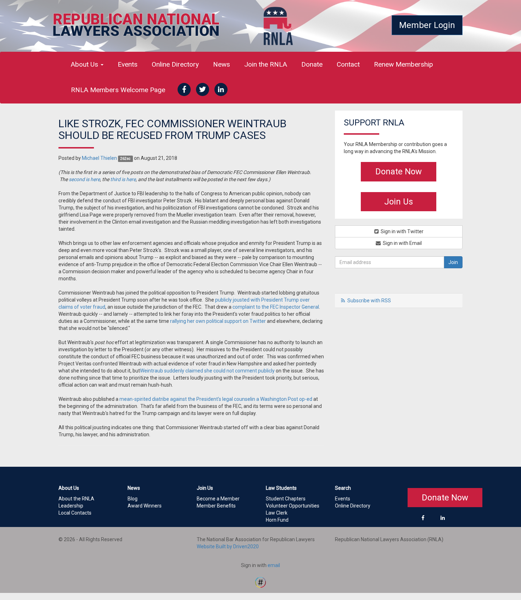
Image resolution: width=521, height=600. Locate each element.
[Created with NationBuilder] (260, 581)
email (274, 565)
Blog (133, 498)
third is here (123, 179)
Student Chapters (286, 498)
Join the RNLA (265, 64)
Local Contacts (74, 513)
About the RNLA (76, 498)
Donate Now (398, 171)
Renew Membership (403, 64)
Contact (348, 64)
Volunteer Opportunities (292, 506)
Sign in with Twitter (402, 231)
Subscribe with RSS (369, 300)
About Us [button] (85, 64)
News (221, 64)
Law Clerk (276, 513)
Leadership (70, 506)
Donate (312, 64)
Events (128, 64)
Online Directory (175, 64)
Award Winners (145, 506)
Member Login (427, 25)
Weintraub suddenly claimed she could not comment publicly (207, 371)
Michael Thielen (99, 158)
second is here (84, 179)
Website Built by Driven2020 (228, 546)
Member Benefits (216, 506)
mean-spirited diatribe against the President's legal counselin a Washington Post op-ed (215, 399)
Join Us (398, 202)
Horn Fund (277, 520)
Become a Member (218, 498)
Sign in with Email (402, 243)
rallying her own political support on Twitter (218, 321)
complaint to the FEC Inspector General (276, 307)
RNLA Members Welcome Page (118, 90)
